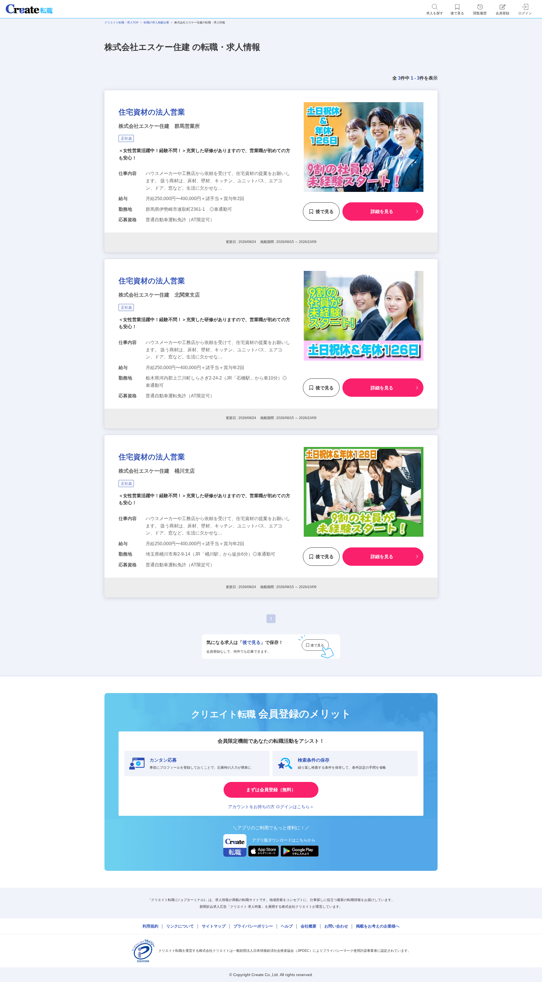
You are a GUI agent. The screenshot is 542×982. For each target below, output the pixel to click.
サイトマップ (214, 926)
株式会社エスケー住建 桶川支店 (157, 471)
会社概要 (308, 926)
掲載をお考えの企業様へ (377, 926)
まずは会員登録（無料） (271, 789)
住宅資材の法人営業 (152, 112)
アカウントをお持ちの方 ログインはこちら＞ (271, 806)
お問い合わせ (336, 926)
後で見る (325, 211)
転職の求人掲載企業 (156, 22)
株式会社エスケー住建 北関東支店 (159, 295)
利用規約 (150, 926)
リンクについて (180, 926)
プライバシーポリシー (253, 926)
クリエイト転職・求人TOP (121, 22)
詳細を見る (382, 211)
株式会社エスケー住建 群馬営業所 (159, 126)
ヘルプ (287, 926)
